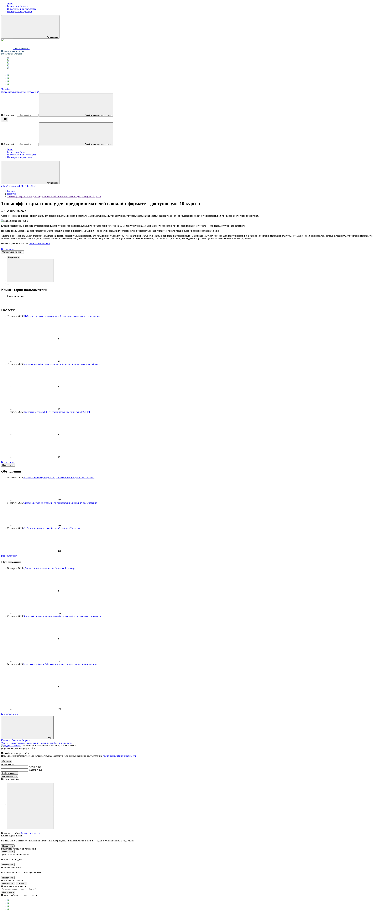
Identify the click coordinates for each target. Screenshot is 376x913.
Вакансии (16, 740)
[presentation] (4, 119)
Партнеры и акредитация (19, 157)
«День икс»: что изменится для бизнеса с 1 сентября (49, 568)
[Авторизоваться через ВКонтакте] (30, 817)
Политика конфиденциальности (56, 743)
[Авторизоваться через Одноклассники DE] (30, 794)
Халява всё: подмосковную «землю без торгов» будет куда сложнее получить (62, 616)
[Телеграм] (8, 59)
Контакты (6, 740)
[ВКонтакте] (8, 65)
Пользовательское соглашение (24, 743)
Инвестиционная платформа (21, 154)
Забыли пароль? (9, 773)
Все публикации (9, 714)
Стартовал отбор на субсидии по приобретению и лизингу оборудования (60, 503)
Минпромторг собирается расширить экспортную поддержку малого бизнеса (62, 364)
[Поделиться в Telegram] (8, 284)
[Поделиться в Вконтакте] (30, 270)
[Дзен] (8, 68)
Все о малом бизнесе (17, 152)
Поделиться (13, 257)
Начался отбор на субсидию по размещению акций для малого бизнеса (58, 477)
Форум (4, 743)
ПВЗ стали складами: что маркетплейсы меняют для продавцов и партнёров (61, 316)
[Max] (8, 62)
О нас (10, 149)
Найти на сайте (9, 115)
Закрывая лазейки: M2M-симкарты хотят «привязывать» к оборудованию (60, 664)
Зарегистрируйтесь (30, 833)
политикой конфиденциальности (119, 756)
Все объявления (9, 555)
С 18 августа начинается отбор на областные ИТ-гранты (51, 528)
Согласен (6, 761)
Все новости (7, 249)
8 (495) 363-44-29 (27, 186)
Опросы (26, 740)
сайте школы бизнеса (39, 243)
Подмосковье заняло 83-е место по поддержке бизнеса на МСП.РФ (56, 412)
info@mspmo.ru (10, 185)
